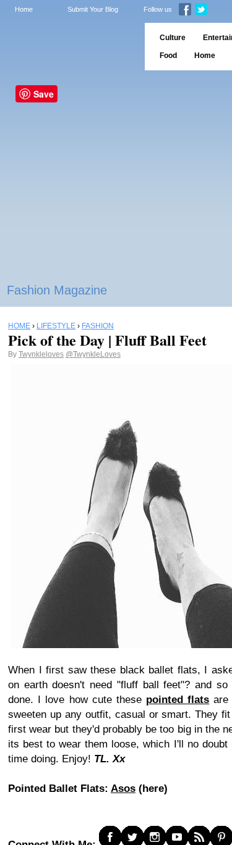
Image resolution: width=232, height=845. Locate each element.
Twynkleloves (41, 354)
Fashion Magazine (57, 290)
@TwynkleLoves (93, 354)
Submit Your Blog (92, 9)
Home (24, 9)
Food (168, 55)
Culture (173, 37)
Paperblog (68, 46)
